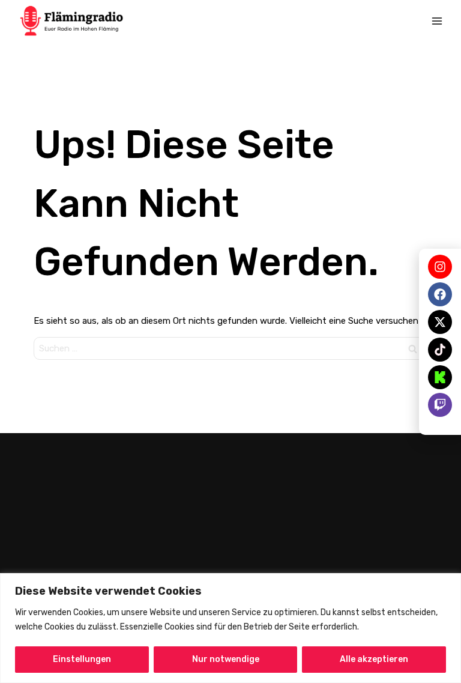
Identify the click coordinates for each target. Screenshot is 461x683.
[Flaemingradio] (71, 20)
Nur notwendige (225, 659)
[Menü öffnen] (437, 21)
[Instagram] (440, 267)
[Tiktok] (440, 350)
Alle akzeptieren (374, 659)
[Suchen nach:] (230, 348)
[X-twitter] (440, 322)
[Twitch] (440, 405)
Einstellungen (82, 659)
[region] (230, 628)
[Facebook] (440, 294)
